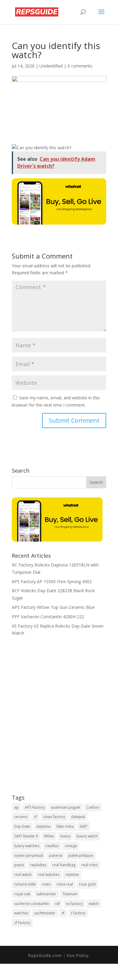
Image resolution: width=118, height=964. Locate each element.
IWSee (49, 836)
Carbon (92, 807)
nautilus (52, 845)
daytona (43, 826)
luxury (65, 836)
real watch (23, 874)
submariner (46, 893)
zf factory (22, 922)
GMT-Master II (26, 836)
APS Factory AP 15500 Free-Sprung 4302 (52, 581)
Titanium (69, 893)
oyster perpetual (28, 855)
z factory (77, 913)
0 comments (79, 66)
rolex (46, 884)
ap (16, 807)
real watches (48, 874)
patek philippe (80, 855)
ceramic (21, 816)
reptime (72, 874)
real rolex (89, 864)
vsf (57, 903)
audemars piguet (65, 807)
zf (62, 913)
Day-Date (22, 826)
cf (35, 816)
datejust (78, 816)
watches (21, 913)
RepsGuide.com (45, 955)
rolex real (65, 884)
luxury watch (87, 836)
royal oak (22, 893)
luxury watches (26, 845)
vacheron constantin (31, 903)
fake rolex (65, 826)
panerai (55, 855)
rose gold (87, 884)
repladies (38, 864)
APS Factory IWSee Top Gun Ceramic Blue (53, 607)
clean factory (54, 816)
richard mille (25, 884)
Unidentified (51, 66)
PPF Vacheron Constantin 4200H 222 (48, 616)
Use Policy (78, 955)
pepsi (19, 864)
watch (94, 903)
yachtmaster (44, 913)
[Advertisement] (59, 719)
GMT (83, 826)
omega (71, 845)
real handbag (63, 864)
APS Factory (35, 807)
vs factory (74, 903)
